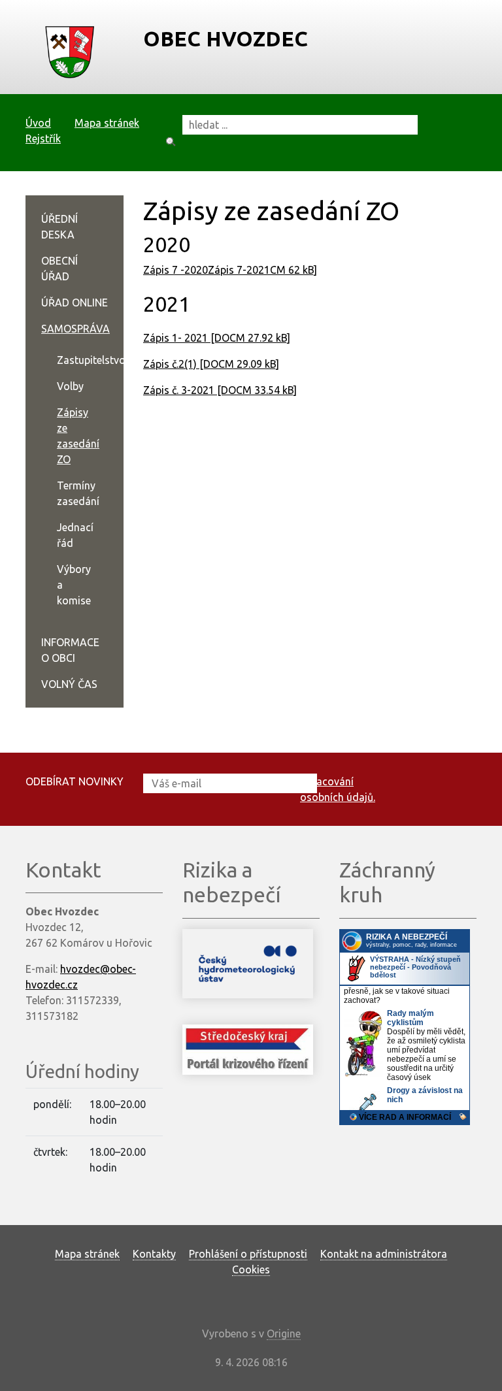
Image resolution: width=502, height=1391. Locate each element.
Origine (284, 1333)
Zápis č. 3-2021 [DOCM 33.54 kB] (220, 390)
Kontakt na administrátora (383, 1254)
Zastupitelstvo (91, 360)
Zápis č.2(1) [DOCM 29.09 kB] (211, 364)
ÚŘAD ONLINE (74, 302)
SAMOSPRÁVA (75, 329)
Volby (70, 386)
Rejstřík (43, 138)
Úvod (38, 123)
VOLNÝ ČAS (69, 684)
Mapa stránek (107, 123)
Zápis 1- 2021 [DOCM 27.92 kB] (216, 338)
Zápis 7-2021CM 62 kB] (262, 270)
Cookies (251, 1269)
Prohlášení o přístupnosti (248, 1254)
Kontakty (154, 1254)
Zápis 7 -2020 (175, 270)
